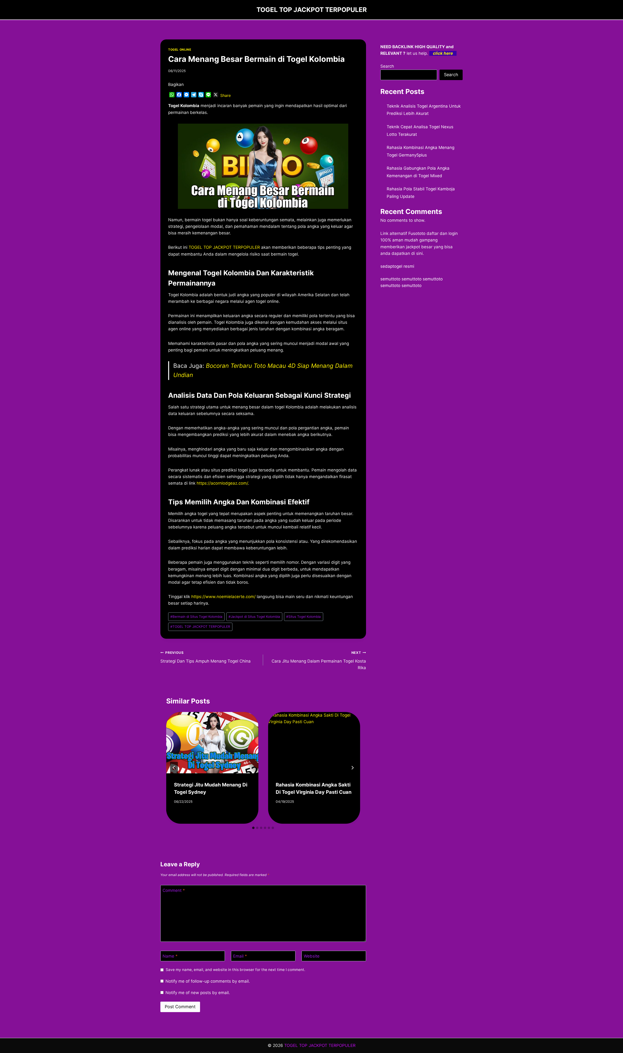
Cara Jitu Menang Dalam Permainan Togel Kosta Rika (319, 660)
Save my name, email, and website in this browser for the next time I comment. (235, 969)
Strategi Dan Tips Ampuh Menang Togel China (205, 657)
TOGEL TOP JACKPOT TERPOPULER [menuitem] (224, 247)
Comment (174, 890)
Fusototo (416, 233)
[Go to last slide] (174, 768)
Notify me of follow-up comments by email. (207, 981)
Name (170, 956)
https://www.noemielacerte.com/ (223, 596)
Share (225, 95)
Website (312, 956)
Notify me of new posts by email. (197, 992)
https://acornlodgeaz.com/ (222, 483)
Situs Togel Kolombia (303, 617)
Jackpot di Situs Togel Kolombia (254, 617)
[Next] (352, 768)
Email (240, 956)
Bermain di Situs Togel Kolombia (196, 617)
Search (387, 66)
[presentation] (212, 742)
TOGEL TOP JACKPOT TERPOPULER (200, 626)
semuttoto (390, 279)
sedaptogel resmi (397, 266)
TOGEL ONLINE (179, 49)
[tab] (253, 828)
